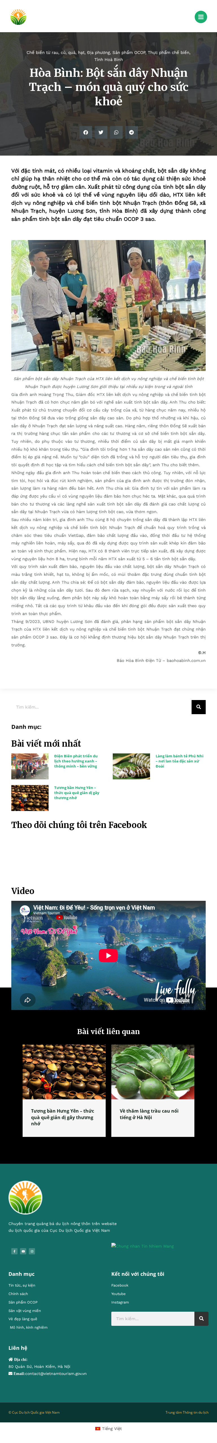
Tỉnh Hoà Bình (108, 59)
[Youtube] (23, 1251)
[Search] (199, 707)
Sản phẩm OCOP (128, 52)
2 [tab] (111, 1143)
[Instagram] (32, 1251)
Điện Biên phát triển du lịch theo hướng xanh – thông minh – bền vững (76, 761)
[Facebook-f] (14, 1251)
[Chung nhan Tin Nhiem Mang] (142, 1245)
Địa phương (98, 52)
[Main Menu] (201, 17)
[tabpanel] (64, 1091)
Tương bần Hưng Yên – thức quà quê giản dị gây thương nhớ (76, 792)
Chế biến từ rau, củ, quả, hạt (55, 52)
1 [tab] (105, 1143)
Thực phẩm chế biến (168, 52)
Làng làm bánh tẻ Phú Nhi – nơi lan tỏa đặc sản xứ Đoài (179, 761)
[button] (85, 132)
